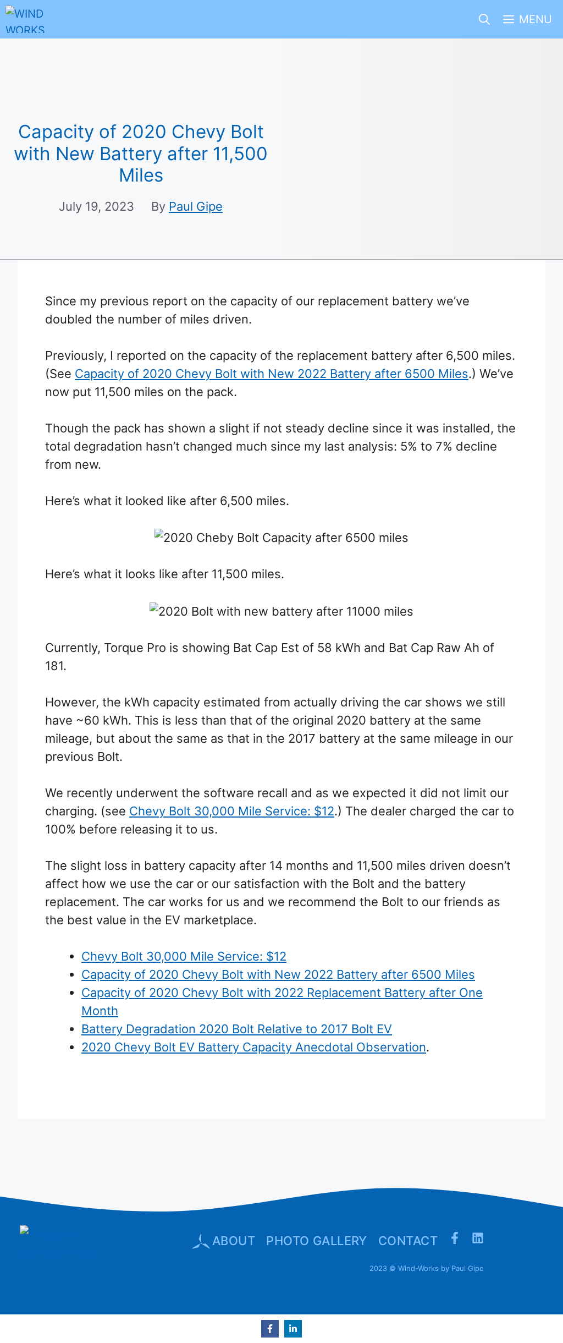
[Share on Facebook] (270, 1328)
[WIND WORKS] (26, 19)
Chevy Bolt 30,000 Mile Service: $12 (231, 811)
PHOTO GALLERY (316, 1241)
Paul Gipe (196, 206)
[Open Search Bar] (484, 19)
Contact (408, 1241)
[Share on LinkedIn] (293, 1328)
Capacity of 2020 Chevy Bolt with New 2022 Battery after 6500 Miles (271, 373)
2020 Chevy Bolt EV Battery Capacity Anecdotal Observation (253, 1047)
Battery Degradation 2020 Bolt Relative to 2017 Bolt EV (236, 1029)
